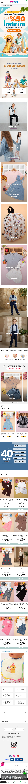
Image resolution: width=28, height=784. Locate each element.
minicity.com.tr (9, 776)
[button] (23, 651)
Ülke (5, 728)
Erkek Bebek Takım (19, 449)
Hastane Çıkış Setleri (18, 452)
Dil (15, 728)
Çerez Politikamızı (12, 778)
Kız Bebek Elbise (19, 455)
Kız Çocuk (8, 89)
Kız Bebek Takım (19, 446)
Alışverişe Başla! (11, 398)
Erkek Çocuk (20, 89)
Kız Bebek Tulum (19, 461)
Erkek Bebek (20, 92)
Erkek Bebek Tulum (19, 458)
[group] (12, 668)
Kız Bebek (8, 92)
